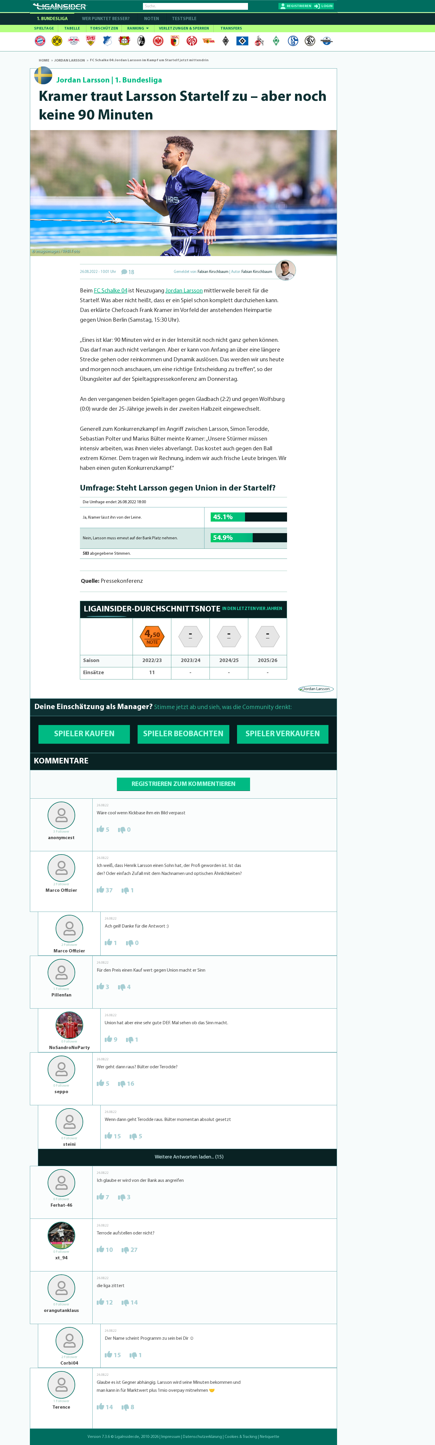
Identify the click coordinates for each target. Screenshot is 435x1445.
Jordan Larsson (83, 81)
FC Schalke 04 (110, 291)
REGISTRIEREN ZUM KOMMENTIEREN (184, 784)
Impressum (170, 1437)
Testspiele (184, 19)
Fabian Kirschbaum (213, 272)
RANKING (136, 28)
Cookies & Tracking (241, 1437)
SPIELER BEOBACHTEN (183, 734)
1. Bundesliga (52, 19)
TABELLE (72, 28)
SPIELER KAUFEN (84, 734)
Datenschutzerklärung (202, 1437)
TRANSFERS (231, 28)
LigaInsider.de (127, 1437)
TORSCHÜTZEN (104, 28)
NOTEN (151, 19)
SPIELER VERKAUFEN (283, 734)
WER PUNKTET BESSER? (106, 19)
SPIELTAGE (44, 28)
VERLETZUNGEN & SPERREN (184, 28)
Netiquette (269, 1437)
